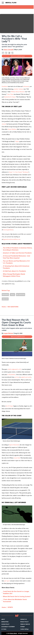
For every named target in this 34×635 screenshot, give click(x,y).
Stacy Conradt (8, 49)
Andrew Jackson (18, 89)
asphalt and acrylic (26, 377)
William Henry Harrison (18, 92)
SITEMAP (22, 626)
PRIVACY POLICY (24, 622)
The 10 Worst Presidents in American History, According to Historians (17, 249)
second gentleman (8, 230)
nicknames (26, 86)
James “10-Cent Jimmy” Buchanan (18, 172)
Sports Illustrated (14, 445)
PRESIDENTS (5, 294)
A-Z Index (3, 629)
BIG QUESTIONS (20, 294)
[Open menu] (3, 3)
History (12, 294)
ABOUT (3, 619)
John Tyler (10, 94)
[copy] (12, 53)
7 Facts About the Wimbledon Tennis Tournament (15, 600)
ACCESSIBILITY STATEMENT (8, 626)
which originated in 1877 (14, 369)
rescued (4, 124)
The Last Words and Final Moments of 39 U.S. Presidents (16, 262)
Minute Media (13, 633)
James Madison (12, 129)
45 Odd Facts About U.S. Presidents (14, 271)
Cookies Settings (24, 629)
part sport (7, 581)
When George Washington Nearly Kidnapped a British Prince (14, 275)
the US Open (9, 406)
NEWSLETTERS (4, 622)
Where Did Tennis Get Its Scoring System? (17, 596)
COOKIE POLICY (5, 624)
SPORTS (10, 607)
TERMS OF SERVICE (25, 624)
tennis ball (17, 458)
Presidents (5, 86)
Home (4, 307)
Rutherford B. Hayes (10, 97)
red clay (17, 377)
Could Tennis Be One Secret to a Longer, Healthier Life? (16, 592)
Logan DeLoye (8, 333)
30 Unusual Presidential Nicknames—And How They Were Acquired (16, 257)
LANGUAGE (5, 299)
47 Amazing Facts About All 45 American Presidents (16, 267)
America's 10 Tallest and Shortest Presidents (17, 253)
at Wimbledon (11, 374)
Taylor (17, 141)
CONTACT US (23, 619)
